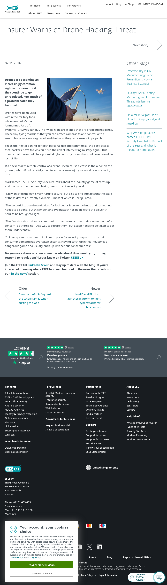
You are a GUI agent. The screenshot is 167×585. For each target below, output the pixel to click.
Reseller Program (95, 397)
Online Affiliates (95, 409)
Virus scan (10, 422)
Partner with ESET (96, 393)
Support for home (96, 435)
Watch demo (53, 408)
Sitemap (82, 562)
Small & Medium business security (60, 394)
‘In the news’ (19, 273)
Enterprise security (56, 399)
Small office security (16, 401)
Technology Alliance (97, 405)
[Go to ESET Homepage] (12, 9)
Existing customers (96, 431)
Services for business (57, 404)
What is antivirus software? (142, 422)
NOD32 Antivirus (14, 409)
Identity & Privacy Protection (21, 413)
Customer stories (55, 412)
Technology (133, 401)
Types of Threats (136, 426)
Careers (69, 13)
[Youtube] (78, 548)
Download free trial (16, 447)
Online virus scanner (16, 418)
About (109, 4)
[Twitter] (89, 548)
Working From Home (138, 439)
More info (10, 513)
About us (132, 393)
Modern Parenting (137, 435)
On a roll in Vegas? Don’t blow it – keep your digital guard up (143, 119)
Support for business (97, 439)
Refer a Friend (94, 418)
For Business (54, 5)
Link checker (12, 426)
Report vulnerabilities (137, 557)
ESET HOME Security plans (19, 397)
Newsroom (53, 13)
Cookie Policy (16, 557)
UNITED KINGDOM (152, 4)
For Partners (74, 5)
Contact (82, 13)
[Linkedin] (99, 548)
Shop (131, 4)
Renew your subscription (100, 447)
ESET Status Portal (96, 451)
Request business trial (58, 425)
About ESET (35, 13)
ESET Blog (132, 405)
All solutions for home (17, 393)
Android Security (14, 405)
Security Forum (94, 443)
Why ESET (10, 434)
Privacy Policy (33, 557)
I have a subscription (16, 451)
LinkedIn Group (38, 265)
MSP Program (94, 401)
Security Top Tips (136, 431)
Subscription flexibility (17, 430)
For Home (35, 5)
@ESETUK (77, 257)
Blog (118, 4)
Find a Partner (94, 413)
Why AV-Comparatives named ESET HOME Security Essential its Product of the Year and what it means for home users (144, 141)
